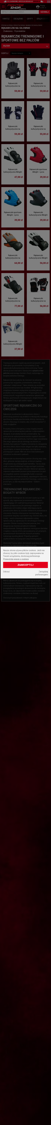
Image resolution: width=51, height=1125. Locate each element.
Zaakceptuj (25, 564)
